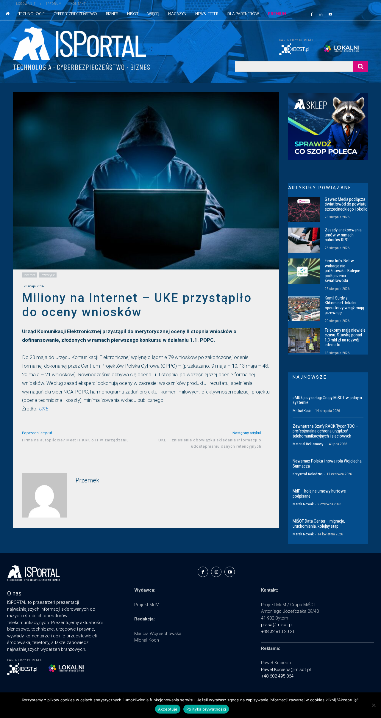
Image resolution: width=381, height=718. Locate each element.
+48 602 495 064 (277, 676)
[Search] (360, 66)
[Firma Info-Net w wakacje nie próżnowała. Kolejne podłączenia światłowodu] (304, 271)
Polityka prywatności (206, 709)
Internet (29, 275)
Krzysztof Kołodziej (308, 474)
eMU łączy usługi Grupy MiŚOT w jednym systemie (327, 400)
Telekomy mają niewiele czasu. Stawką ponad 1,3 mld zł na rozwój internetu (345, 337)
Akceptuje (167, 709)
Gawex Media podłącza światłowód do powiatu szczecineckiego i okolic (346, 204)
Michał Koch (302, 410)
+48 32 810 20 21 (278, 631)
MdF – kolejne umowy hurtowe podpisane (319, 493)
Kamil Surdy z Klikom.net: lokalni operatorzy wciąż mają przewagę (344, 305)
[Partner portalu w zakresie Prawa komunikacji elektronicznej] (346, 48)
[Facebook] (311, 14)
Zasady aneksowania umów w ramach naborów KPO (343, 234)
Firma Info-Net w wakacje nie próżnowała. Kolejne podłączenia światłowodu (342, 270)
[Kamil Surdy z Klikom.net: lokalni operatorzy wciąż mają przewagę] (304, 308)
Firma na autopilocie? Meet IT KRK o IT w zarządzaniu (75, 440)
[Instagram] (216, 572)
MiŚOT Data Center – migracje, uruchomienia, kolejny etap (319, 523)
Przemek (87, 480)
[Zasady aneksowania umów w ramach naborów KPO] (304, 240)
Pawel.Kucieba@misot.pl (286, 669)
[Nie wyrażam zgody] (374, 705)
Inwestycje (47, 275)
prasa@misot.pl (277, 624)
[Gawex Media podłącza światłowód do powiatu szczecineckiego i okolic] (304, 209)
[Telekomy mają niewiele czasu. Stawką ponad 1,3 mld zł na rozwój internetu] (304, 340)
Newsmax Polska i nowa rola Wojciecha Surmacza (327, 463)
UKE (43, 409)
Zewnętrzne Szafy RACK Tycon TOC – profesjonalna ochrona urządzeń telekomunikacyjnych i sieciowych (325, 431)
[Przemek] (44, 495)
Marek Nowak (303, 504)
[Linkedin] (321, 14)
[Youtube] (330, 14)
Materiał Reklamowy (308, 444)
